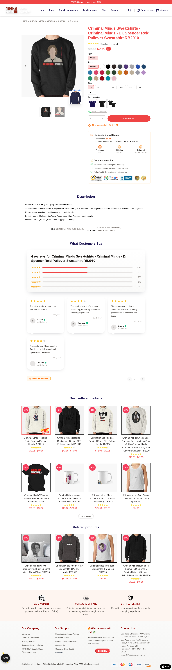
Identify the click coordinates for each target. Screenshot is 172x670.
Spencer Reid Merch (68, 21)
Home (24, 21)
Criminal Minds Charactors (42, 21)
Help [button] (167, 667)
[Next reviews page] (142, 379)
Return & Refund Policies (66, 641)
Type (90, 53)
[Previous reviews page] (129, 379)
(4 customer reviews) (109, 44)
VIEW (36, 432)
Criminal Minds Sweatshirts (108, 228)
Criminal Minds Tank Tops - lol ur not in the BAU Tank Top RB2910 (136, 498)
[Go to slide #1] (45, 112)
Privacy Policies (28, 641)
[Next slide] (80, 66)
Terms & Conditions (30, 638)
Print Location (94, 97)
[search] (129, 10)
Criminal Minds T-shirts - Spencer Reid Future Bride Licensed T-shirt (36, 498)
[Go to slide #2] (59, 112)
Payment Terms (62, 638)
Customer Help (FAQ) (64, 649)
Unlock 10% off (5, 658)
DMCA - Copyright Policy (32, 645)
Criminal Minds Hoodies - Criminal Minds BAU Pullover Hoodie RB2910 (103, 441)
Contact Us (60, 645)
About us (26, 634)
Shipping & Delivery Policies (67, 634)
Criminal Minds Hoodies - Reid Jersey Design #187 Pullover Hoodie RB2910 (69, 441)
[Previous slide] (25, 66)
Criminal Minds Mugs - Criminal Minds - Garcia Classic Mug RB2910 (69, 498)
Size (90, 83)
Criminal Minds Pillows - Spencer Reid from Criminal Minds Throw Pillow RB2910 (36, 569)
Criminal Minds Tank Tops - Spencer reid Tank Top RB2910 (103, 569)
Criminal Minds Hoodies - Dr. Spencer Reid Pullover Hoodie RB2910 (69, 569)
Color (90, 62)
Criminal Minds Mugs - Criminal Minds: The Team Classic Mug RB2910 (102, 498)
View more (86, 516)
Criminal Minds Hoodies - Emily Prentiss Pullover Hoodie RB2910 (36, 441)
